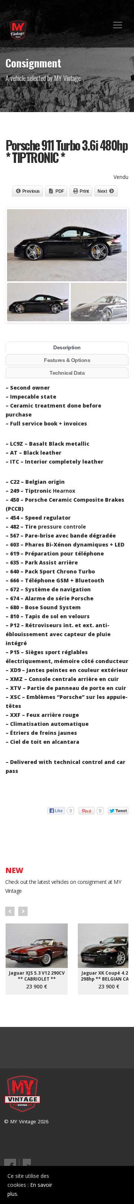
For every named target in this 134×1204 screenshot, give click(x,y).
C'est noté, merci (100, 1185)
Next (102, 191)
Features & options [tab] (67, 360)
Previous (31, 191)
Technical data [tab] (67, 373)
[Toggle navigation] (117, 25)
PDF (59, 191)
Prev (10, 911)
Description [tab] (67, 347)
